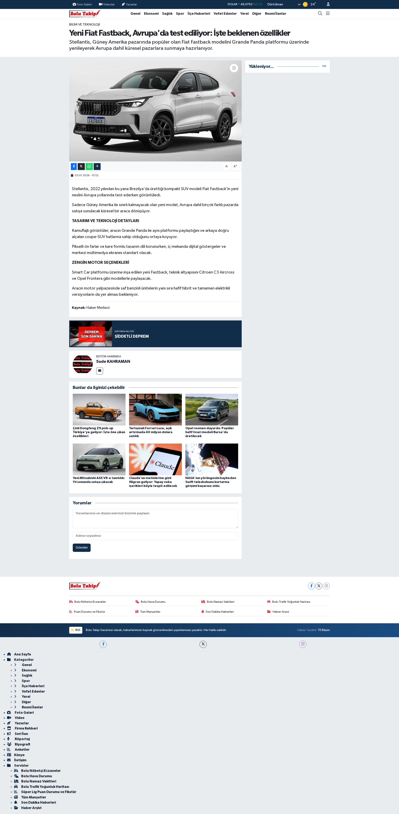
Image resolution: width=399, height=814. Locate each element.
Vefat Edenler (225, 13)
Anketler (22, 749)
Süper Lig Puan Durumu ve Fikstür (48, 792)
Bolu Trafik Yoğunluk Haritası (291, 601)
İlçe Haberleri (199, 13)
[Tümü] (324, 66)
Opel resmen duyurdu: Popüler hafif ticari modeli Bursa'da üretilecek (209, 432)
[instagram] (303, 644)
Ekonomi (151, 13)
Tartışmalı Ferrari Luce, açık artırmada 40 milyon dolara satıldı (150, 432)
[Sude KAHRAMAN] (83, 364)
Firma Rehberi (26, 728)
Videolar (109, 4)
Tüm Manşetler (150, 611)
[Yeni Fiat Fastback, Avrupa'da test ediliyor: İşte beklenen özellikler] (155, 110)
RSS (77, 630)
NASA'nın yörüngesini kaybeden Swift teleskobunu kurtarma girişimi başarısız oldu (210, 482)
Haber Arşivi (281, 611)
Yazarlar (131, 4)
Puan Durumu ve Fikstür (89, 611)
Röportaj (22, 739)
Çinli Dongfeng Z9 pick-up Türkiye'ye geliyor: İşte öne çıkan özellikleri (99, 432)
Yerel (244, 13)
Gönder (82, 547)
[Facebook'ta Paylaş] (74, 166)
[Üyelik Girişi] (326, 4)
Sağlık (167, 13)
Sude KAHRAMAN (113, 361)
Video (19, 718)
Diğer (256, 13)
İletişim (20, 760)
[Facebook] (311, 586)
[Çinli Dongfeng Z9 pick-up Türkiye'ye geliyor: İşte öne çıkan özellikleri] (99, 409)
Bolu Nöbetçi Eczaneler (90, 601)
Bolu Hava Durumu (153, 601)
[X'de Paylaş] (81, 166)
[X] (318, 586)
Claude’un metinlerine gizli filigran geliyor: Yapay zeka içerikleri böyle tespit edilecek (153, 482)
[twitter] (203, 644)
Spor (180, 13)
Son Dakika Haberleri (220, 611)
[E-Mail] (99, 371)
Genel (135, 13)
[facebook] (103, 644)
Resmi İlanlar (275, 13)
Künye (19, 755)
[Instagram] (326, 586)
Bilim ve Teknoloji (84, 24)
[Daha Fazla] (97, 166)
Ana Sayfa (22, 654)
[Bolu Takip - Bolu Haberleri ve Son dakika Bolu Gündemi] (84, 13)
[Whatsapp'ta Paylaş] (89, 166)
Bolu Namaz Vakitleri (220, 601)
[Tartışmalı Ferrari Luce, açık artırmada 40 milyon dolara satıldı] (155, 409)
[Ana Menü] (328, 13)
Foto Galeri (84, 4)
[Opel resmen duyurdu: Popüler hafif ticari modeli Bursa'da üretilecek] (211, 409)
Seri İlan (21, 734)
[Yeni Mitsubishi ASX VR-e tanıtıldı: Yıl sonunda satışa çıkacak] (99, 459)
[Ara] (320, 13)
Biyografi (22, 744)
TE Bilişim (324, 630)
